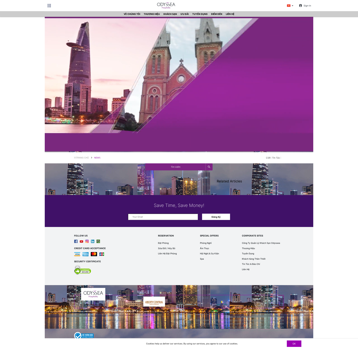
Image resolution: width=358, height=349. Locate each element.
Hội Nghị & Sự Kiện (209, 253)
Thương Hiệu (248, 248)
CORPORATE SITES (252, 235)
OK (294, 343)
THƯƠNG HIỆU (152, 14)
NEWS (97, 157)
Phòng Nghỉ (206, 243)
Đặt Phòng (163, 243)
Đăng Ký (216, 216)
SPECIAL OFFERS (209, 235)
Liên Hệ (245, 269)
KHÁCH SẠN (170, 14)
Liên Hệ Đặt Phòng (167, 253)
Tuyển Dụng (248, 253)
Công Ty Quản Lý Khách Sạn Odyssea (261, 243)
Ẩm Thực (204, 248)
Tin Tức (276, 157)
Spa (202, 259)
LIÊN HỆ (230, 14)
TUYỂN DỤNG (200, 14)
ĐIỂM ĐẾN (216, 14)
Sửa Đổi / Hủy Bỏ (166, 248)
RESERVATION (166, 235)
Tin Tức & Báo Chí (251, 264)
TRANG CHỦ (81, 157)
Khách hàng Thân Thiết (254, 259)
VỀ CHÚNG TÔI (132, 14)
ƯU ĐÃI (185, 14)
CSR (268, 157)
